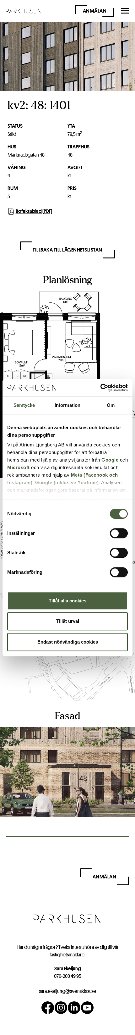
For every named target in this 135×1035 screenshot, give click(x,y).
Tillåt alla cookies (67, 600)
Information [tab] (67, 405)
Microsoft (18, 467)
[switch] (119, 533)
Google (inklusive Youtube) (67, 482)
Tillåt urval (67, 621)
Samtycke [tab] (24, 405)
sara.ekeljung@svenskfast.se (67, 991)
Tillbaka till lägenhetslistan (67, 249)
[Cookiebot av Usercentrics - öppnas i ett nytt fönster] (100, 388)
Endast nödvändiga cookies (67, 642)
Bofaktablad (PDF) (34, 211)
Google (109, 459)
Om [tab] (111, 405)
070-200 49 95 (67, 976)
